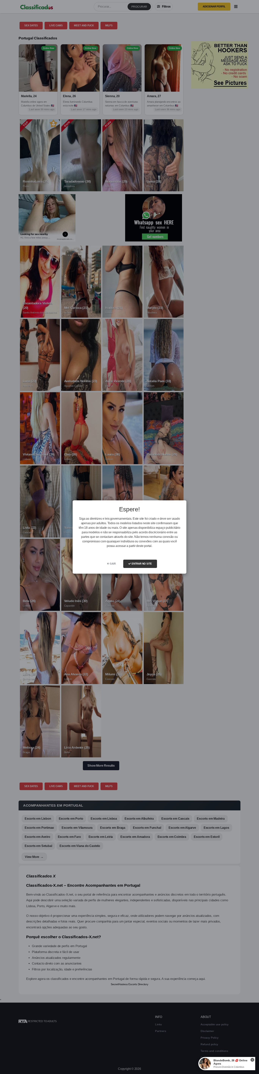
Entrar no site (141, 563)
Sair (112, 563)
